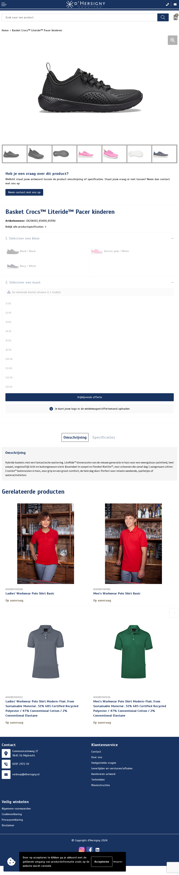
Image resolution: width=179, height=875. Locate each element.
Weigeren (117, 862)
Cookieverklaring (12, 814)
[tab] (75, 437)
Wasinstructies (100, 785)
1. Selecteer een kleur (22, 238)
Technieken (98, 779)
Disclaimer (8, 825)
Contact (96, 751)
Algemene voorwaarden (16, 808)
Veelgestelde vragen (103, 763)
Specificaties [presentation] (103, 437)
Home (5, 30)
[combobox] (79, 17)
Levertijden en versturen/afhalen (112, 768)
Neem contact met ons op (24, 192)
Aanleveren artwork (103, 774)
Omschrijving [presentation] (75, 437)
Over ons (96, 757)
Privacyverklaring (12, 820)
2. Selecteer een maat (23, 282)
